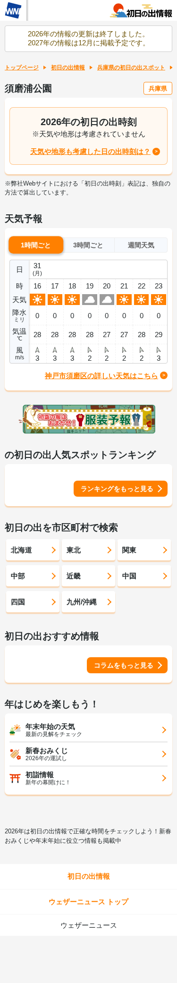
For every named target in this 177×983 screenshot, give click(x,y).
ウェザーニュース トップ (88, 902)
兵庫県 (158, 88)
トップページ (22, 67)
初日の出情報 (68, 67)
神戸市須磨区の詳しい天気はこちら (101, 376)
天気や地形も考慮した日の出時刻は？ (90, 151)
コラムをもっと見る (123, 665)
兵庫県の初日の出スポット (131, 67)
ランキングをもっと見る (117, 488)
